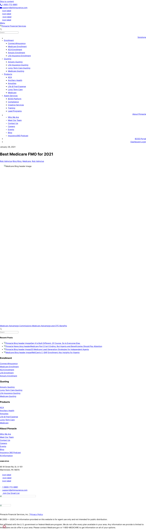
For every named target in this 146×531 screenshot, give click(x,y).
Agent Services (11, 96)
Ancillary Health (15, 80)
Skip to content (7, 1)
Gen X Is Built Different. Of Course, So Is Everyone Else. (55, 343)
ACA (10, 77)
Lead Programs (15, 111)
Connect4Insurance (17, 43)
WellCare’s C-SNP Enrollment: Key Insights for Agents (55, 352)
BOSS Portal (140, 139)
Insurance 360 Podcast (10, 452)
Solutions (142, 37)
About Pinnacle (139, 114)
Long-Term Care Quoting (19, 68)
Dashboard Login (138, 142)
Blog (10, 132)
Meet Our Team (15, 120)
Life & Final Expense (17, 86)
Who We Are (13, 117)
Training (11, 108)
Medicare (12, 92)
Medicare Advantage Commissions (15, 326)
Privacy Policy (36, 514)
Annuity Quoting (15, 62)
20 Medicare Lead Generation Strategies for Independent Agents (60, 349)
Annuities (12, 83)
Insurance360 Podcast (18, 135)
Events (11, 129)
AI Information (6, 455)
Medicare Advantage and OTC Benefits (49, 326)
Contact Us (13, 123)
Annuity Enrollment (16, 52)
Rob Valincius (6, 161)
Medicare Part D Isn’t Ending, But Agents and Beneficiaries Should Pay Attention (66, 346)
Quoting (7, 59)
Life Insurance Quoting (18, 65)
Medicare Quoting (16, 71)
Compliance (13, 102)
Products (8, 74)
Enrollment (9, 40)
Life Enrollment (7, 373)
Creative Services (16, 105)
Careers (11, 126)
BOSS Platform (14, 99)
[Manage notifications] (4, 526)
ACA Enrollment (15, 49)
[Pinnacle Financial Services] (13, 26)
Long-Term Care (15, 89)
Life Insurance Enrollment (19, 56)
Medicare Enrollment (17, 46)
